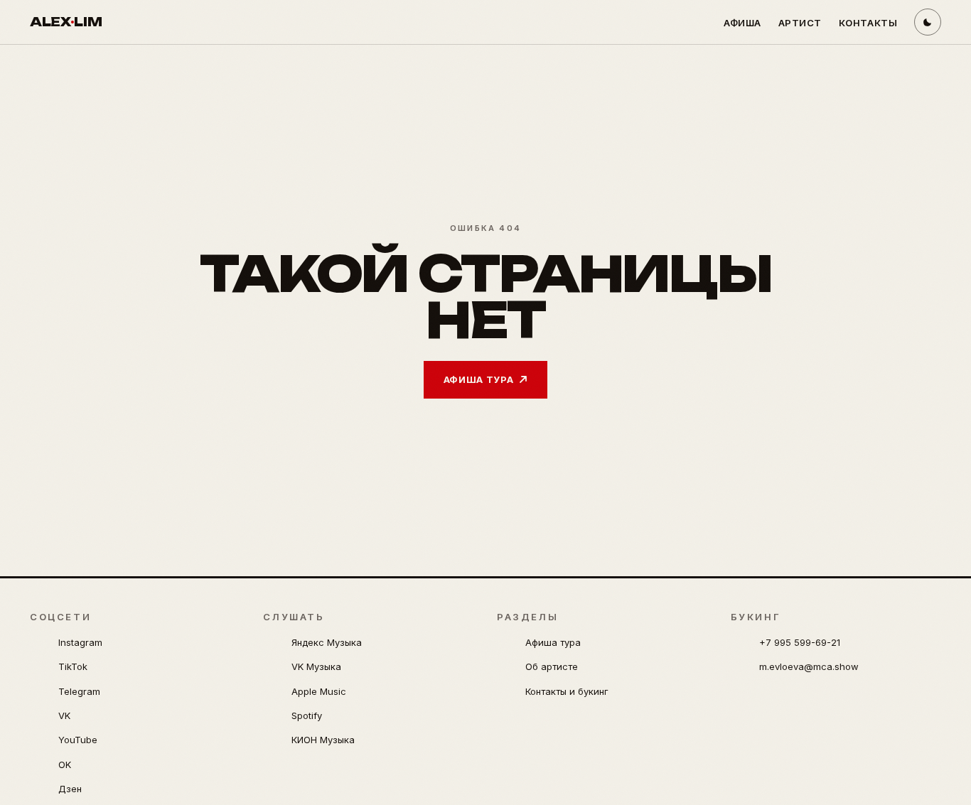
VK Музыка (316, 666)
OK (64, 764)
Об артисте (551, 666)
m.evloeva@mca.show (809, 666)
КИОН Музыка (323, 739)
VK (64, 715)
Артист (800, 22)
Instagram (80, 642)
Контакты (868, 22)
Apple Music (318, 691)
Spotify (306, 715)
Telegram (79, 691)
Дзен (70, 788)
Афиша (742, 22)
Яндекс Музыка (326, 642)
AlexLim (66, 21)
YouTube (77, 739)
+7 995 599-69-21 (799, 642)
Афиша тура (479, 379)
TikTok (72, 666)
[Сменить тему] (927, 22)
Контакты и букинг (566, 691)
